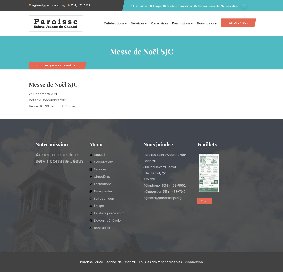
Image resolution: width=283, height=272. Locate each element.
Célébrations (114, 23)
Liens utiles (231, 6)
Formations (181, 23)
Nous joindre (207, 23)
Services (137, 23)
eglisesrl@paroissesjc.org (48, 5)
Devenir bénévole (208, 6)
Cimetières (159, 23)
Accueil (43, 65)
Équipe (157, 6)
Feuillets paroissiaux (179, 6)
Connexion (194, 262)
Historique (141, 6)
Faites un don (238, 22)
